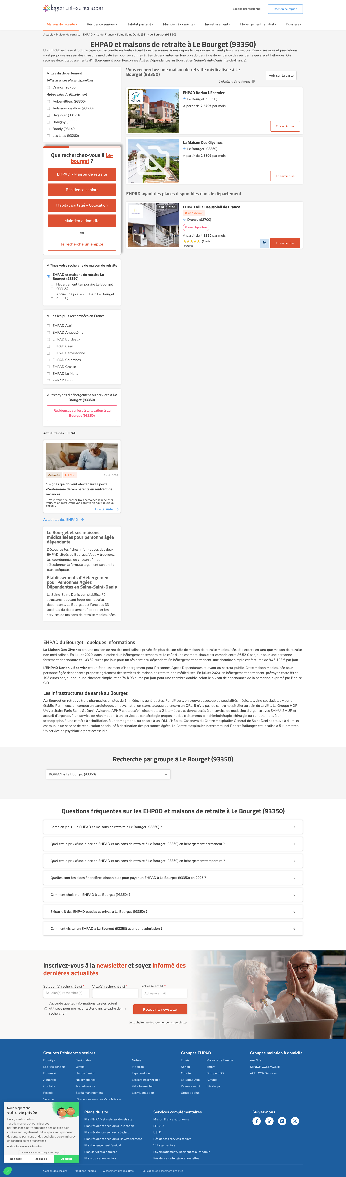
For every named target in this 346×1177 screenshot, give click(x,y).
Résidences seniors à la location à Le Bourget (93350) (82, 413)
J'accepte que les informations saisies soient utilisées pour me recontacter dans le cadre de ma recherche (87, 1008)
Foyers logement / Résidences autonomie (181, 1152)
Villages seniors (164, 1145)
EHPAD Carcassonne (69, 353)
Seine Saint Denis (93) (131, 35)
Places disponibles (196, 227)
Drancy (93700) (65, 87)
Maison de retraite (61, 24)
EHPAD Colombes (67, 360)
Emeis (185, 1060)
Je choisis (41, 1158)
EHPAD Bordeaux (66, 339)
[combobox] (66, 993)
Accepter (66, 1158)
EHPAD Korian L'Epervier (204, 93)
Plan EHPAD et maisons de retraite (108, 1119)
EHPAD (88, 35)
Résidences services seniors (172, 1139)
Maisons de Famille (220, 1060)
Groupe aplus (190, 1093)
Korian (185, 1067)
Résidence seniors (101, 24)
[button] (7, 1171)
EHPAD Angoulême (68, 332)
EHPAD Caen (63, 346)
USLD (157, 1132)
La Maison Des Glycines (203, 142)
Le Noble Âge (190, 1080)
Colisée (186, 1073)
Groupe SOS (215, 1073)
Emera (211, 1067)
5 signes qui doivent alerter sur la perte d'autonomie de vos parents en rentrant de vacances (79, 489)
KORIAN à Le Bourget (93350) (72, 774)
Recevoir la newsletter (160, 1009)
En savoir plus (285, 126)
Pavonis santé (190, 1086)
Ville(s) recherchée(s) (108, 986)
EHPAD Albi (62, 325)
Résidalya (213, 1086)
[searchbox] (66, 992)
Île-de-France (105, 35)
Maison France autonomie (171, 1119)
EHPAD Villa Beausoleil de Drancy (211, 207)
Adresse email (152, 986)
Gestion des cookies (55, 1171)
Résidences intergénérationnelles (176, 1158)
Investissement (216, 24)
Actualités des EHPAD (60, 519)
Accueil (48, 35)
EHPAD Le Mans (65, 373)
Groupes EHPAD (196, 1053)
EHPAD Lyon (63, 380)
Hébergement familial (257, 24)
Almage (212, 1080)
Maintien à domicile (178, 24)
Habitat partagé (139, 24)
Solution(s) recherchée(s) (62, 986)
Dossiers (292, 24)
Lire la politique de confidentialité (24, 1146)
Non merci (16, 1158)
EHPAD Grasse (64, 366)
